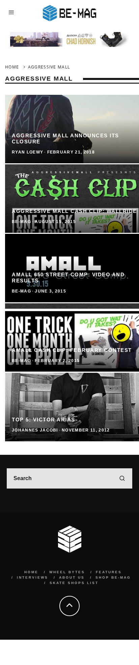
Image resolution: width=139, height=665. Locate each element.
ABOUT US (72, 577)
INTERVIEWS (32, 577)
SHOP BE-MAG (113, 577)
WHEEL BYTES (67, 572)
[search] (122, 478)
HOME (31, 572)
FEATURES (109, 572)
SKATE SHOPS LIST (74, 583)
